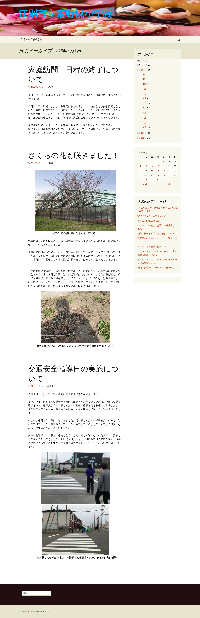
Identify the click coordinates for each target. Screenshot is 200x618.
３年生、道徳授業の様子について (154, 246)
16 (152, 170)
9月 (144, 88)
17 (158, 170)
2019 (143, 65)
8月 (144, 93)
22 (146, 175)
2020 (143, 60)
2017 (143, 133)
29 (146, 179)
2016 (143, 137)
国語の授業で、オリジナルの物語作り (156, 267)
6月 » (170, 184)
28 (140, 179)
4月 (144, 112)
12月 (145, 74)
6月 (144, 103)
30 (152, 179)
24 (158, 175)
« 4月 (145, 184)
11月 (145, 79)
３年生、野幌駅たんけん (151, 220)
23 (152, 175)
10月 (145, 83)
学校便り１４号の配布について (153, 215)
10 (158, 166)
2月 (144, 122)
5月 (144, 108)
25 (163, 175)
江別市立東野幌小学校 (30, 39)
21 (140, 175)
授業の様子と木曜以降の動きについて (156, 233)
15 (146, 170)
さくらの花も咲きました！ (74, 155)
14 (140, 170)
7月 (144, 98)
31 (158, 179)
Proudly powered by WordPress (34, 611)
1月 (144, 127)
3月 (144, 117)
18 (163, 170)
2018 (143, 70)
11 (163, 166)
